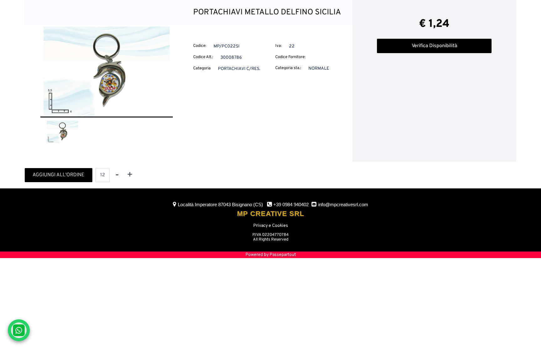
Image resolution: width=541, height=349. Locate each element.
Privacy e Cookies (270, 225)
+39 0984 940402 (291, 204)
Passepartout (283, 254)
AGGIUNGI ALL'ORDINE (59, 175)
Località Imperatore (220, 204)
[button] (107, 71)
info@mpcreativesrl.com (343, 204)
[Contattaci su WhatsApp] (19, 330)
